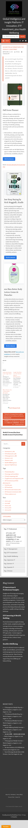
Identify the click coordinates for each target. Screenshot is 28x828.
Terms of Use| (11, 797)
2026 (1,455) (8, 501)
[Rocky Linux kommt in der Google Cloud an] (8, 379)
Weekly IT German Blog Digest (11, 432)
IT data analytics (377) (10, 494)
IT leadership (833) (9, 472)
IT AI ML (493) (8, 485)
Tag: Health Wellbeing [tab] (11, 556)
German (18, 52)
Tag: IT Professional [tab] (10, 529)
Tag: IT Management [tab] (10, 549)
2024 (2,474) (8, 505)
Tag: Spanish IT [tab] (9, 567)
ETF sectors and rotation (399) (13, 489)
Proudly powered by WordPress (9, 815)
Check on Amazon (9, 159)
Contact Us (17, 797)
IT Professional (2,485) (10, 454)
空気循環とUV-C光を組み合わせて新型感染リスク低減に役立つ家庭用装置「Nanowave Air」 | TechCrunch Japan (14, 422)
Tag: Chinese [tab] (8, 571)
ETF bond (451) (8, 487)
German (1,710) (9, 458)
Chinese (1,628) (9, 460)
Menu (7, 41)
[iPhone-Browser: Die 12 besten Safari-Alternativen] (8, 396)
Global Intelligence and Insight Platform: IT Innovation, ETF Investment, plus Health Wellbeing (14, 26)
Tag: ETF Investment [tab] (10, 552)
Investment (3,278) (10, 451)
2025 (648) (7, 503)
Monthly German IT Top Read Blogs (13, 434)
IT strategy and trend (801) (12, 474)
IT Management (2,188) (11, 456)
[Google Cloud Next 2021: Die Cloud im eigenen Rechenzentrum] (18, 380)
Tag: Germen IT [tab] (9, 563)
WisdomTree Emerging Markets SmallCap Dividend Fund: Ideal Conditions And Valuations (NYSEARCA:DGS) (14, 416)
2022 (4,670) (8, 510)
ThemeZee (14, 817)
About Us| (8, 794)
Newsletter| (13, 794)
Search (22, 36)
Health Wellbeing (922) (11, 463)
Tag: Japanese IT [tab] (9, 560)
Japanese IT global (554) (11, 465)
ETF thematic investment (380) (13, 492)
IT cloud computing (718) (11, 476)
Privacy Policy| (20, 794)
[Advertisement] (14, 687)
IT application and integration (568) (14, 478)
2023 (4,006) (8, 508)
